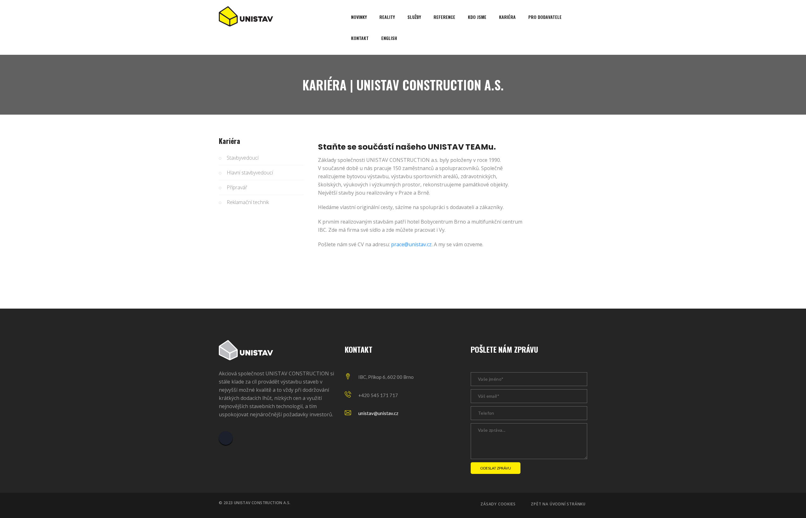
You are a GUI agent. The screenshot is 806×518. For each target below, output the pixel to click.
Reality (387, 17)
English (389, 38)
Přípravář (237, 187)
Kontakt (360, 38)
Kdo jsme (477, 17)
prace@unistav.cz (411, 244)
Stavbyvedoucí (242, 157)
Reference (444, 17)
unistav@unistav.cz (378, 413)
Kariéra (507, 17)
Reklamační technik (248, 202)
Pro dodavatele (545, 17)
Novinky (359, 17)
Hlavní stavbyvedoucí (250, 172)
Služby (414, 17)
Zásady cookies (497, 504)
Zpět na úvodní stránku (558, 504)
